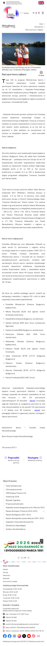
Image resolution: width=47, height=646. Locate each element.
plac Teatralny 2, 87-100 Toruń (17, 614)
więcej (32, 401)
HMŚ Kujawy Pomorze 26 (16, 493)
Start (41, 24)
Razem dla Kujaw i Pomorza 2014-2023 (21, 511)
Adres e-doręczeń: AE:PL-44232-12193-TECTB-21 (25, 631)
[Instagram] (19, 636)
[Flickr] (38, 636)
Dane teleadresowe (13, 486)
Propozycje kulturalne (14, 504)
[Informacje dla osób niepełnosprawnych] (37, 13)
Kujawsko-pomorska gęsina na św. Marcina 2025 (25, 507)
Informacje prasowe (14, 489)
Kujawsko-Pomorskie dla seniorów (19, 522)
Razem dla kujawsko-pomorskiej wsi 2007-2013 (25, 518)
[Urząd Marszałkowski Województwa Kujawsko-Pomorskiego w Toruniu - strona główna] (11, 13)
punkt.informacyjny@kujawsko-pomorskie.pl (22, 624)
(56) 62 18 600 (11, 617)
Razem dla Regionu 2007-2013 (18, 515)
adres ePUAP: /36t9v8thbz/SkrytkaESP (20, 627)
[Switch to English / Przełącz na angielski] (41, 2)
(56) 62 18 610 (11, 621)
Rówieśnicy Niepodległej (16, 525)
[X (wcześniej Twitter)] (24, 636)
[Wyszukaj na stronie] (22, 13)
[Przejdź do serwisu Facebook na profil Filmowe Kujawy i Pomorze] (14, 636)
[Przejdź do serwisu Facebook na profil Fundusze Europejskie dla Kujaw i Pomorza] (10, 636)
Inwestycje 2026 (12, 497)
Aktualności (38, 27)
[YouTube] (29, 636)
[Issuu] (34, 636)
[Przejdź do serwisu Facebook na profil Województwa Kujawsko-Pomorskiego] (5, 636)
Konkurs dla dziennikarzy (16, 529)
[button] (23, 546)
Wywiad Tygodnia (13, 500)
